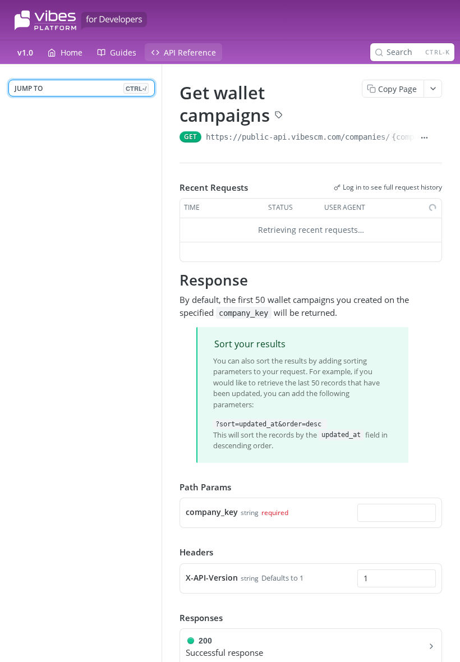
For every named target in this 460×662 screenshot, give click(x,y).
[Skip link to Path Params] (171, 487)
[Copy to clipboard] (437, 138)
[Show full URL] (424, 138)
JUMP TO (80, 88)
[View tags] (279, 116)
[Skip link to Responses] (171, 617)
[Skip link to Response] (172, 280)
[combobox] (396, 513)
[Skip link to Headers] (171, 552)
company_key (212, 512)
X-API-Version (212, 577)
